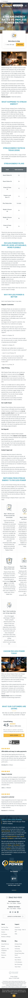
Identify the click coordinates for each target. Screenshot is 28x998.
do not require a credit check (13, 412)
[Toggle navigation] (26, 5)
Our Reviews (4, 934)
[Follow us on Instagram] (13, 912)
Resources (3, 955)
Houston (9, 849)
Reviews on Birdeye (5, 936)
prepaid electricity (12, 836)
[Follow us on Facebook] (10, 912)
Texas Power (18, 967)
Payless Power (5, 695)
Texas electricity (5, 831)
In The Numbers (18, 962)
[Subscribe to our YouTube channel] (15, 912)
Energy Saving (18, 951)
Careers (3, 932)
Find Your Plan (4, 927)
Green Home (17, 957)
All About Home (18, 944)
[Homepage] (6, 5)
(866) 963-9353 (15, 897)
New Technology (18, 964)
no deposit (10, 838)
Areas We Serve (5, 944)
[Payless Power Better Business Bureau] (14, 742)
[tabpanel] (14, 881)
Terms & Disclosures (14, 985)
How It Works (18, 960)
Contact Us (17, 927)
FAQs (16, 934)
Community (17, 948)
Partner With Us (5, 929)
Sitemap (3, 941)
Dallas (9, 845)
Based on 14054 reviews (15, 726)
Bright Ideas (17, 946)
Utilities (3, 957)
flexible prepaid (5, 97)
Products (3, 953)
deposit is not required (19, 435)
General (3, 946)
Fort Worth (17, 845)
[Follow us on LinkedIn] (18, 912)
